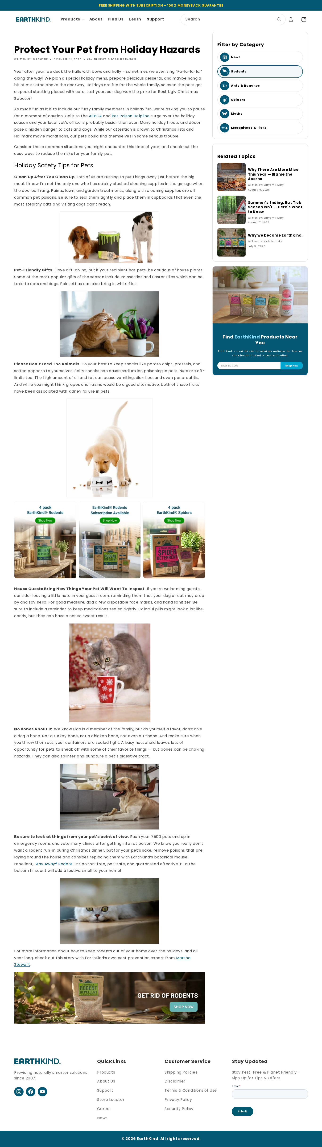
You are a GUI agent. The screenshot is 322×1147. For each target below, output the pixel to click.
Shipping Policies (181, 1072)
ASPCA (95, 116)
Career (104, 1108)
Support (105, 1090)
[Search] (279, 19)
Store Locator (110, 1099)
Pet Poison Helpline (130, 116)
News (102, 1118)
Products (106, 1072)
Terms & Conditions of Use (191, 1090)
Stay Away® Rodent (54, 864)
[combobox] (233, 19)
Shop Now (291, 365)
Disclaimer (175, 1081)
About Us (106, 1081)
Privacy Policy (178, 1099)
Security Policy (179, 1108)
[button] (72, 19)
